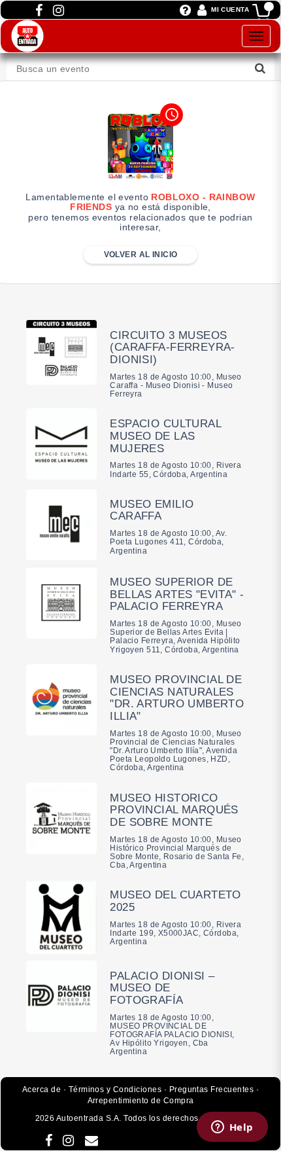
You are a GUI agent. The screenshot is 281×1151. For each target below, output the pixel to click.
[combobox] (140, 69)
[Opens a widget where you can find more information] (232, 1128)
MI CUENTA (230, 9)
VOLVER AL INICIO (141, 254)
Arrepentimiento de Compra (141, 1100)
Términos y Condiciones (115, 1089)
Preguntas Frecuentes (211, 1089)
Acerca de (41, 1089)
